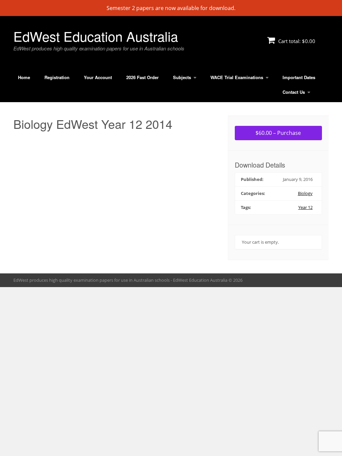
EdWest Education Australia (95, 35)
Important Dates (299, 77)
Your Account (98, 77)
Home (24, 77)
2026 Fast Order (142, 77)
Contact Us (294, 92)
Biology (305, 193)
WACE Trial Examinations (236, 77)
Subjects (182, 77)
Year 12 (305, 207)
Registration (56, 77)
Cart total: (296, 41)
